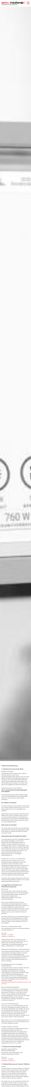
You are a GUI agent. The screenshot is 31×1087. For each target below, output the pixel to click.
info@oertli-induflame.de (8, 936)
